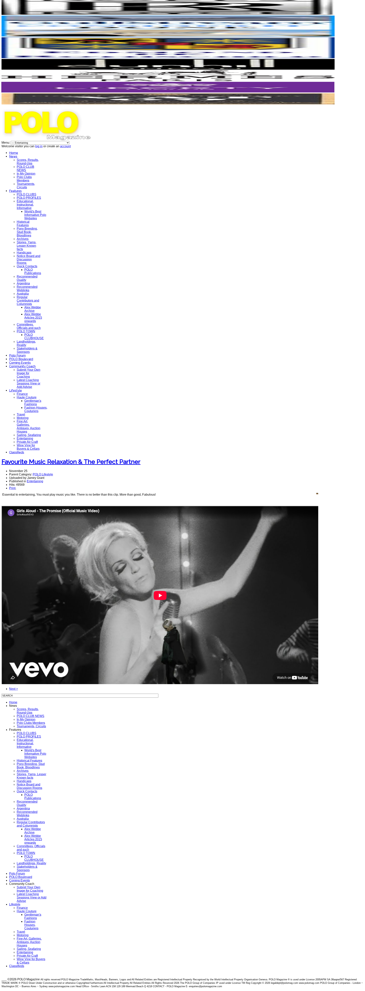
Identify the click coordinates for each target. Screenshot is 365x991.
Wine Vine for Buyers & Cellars (28, 447)
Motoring (23, 417)
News (13, 156)
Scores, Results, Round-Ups (28, 161)
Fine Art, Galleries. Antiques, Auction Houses (28, 426)
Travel (21, 414)
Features (15, 191)
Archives (23, 238)
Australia (23, 293)
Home (13, 153)
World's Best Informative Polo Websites (35, 215)
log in (39, 146)
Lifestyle (15, 390)
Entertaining (25, 438)
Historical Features (23, 223)
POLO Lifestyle (43, 474)
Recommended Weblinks (27, 288)
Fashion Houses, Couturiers (35, 409)
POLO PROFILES (29, 197)
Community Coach (22, 366)
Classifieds (16, 452)
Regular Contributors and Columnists (28, 300)
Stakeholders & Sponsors (27, 350)
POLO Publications (32, 271)
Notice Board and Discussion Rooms (28, 259)
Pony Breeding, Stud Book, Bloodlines (27, 232)
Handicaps (24, 252)
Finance (22, 394)
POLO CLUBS (26, 194)
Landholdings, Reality (31, 863)
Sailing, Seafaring (29, 435)
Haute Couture (26, 397)
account (65, 146)
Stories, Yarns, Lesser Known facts (26, 246)
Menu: (6, 142)
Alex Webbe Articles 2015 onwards (33, 318)
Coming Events (20, 363)
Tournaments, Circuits (26, 185)
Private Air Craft (27, 441)
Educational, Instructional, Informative (25, 205)
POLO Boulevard (21, 359)
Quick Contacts (27, 266)
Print (12, 488)
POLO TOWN (26, 331)
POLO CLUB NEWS (25, 168)
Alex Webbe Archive (32, 309)
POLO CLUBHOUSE (34, 336)
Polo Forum (17, 355)
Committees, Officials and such (29, 326)
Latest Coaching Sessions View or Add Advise (28, 383)
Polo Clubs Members (24, 178)
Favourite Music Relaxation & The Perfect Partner (71, 461)
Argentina (23, 283)
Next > (13, 688)
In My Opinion (26, 173)
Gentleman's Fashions (32, 402)
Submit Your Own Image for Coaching (28, 373)
